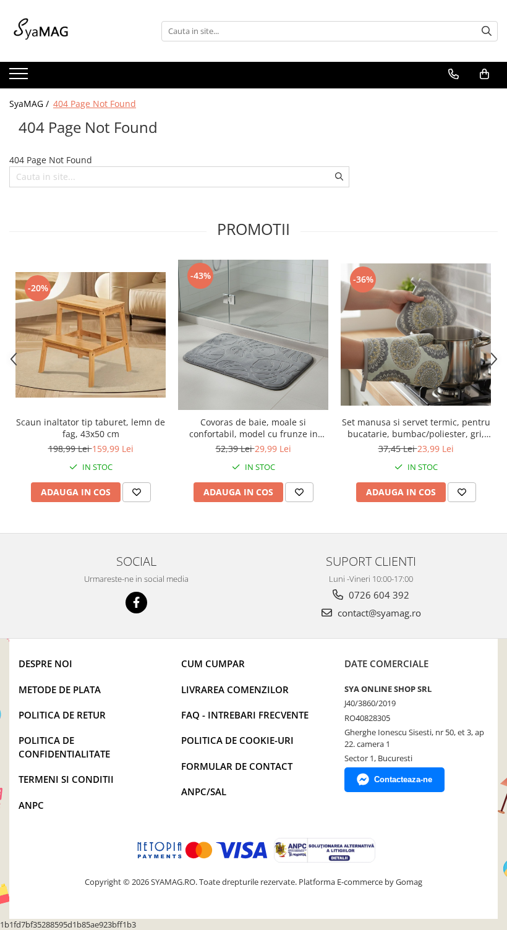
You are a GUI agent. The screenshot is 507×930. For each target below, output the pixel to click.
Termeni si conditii (66, 779)
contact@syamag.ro (378, 613)
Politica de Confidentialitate (64, 746)
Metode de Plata (60, 689)
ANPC (31, 805)
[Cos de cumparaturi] (484, 74)
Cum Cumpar (213, 663)
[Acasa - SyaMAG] (71, 31)
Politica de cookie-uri (237, 740)
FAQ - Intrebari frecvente (245, 715)
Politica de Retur (62, 715)
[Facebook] (136, 602)
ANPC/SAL (203, 791)
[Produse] (20, 77)
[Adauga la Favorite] (136, 492)
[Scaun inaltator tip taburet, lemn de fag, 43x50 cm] (90, 335)
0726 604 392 (377, 595)
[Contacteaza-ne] (453, 74)
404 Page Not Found (94, 103)
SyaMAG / (30, 103)
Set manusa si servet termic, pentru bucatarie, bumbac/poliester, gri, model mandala (416, 428)
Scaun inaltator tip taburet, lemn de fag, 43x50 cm (90, 428)
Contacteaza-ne (403, 779)
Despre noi (45, 663)
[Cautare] (486, 31)
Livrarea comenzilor (235, 689)
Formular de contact (236, 766)
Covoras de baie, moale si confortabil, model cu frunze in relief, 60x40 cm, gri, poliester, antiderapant (253, 428)
